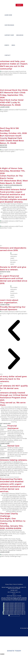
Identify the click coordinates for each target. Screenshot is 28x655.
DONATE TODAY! (14, 651)
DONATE (19, 5)
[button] (14, 330)
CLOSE (2, 654)
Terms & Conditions (18, 584)
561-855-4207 (14, 590)
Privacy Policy (8, 584)
